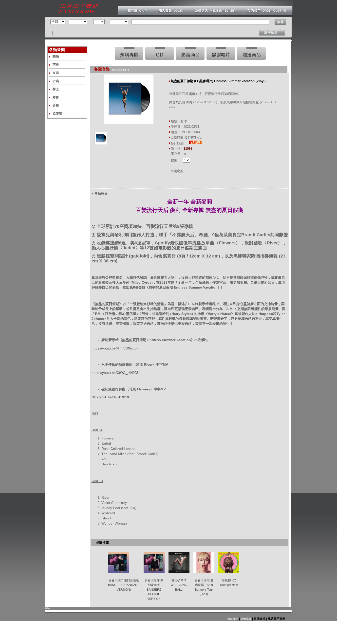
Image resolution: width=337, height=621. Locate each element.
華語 (56, 56)
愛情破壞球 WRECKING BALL (179, 585)
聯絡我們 (232, 618)
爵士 (56, 89)
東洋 (56, 73)
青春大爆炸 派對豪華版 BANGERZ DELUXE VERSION (154, 590)
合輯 (56, 105)
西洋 (56, 65)
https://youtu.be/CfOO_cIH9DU (116, 373)
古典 (56, 81)
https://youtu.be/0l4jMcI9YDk (111, 397)
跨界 (56, 97)
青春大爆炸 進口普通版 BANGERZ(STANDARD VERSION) (124, 585)
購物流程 (245, 618)
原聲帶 (57, 113)
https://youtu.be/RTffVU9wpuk (115, 348)
